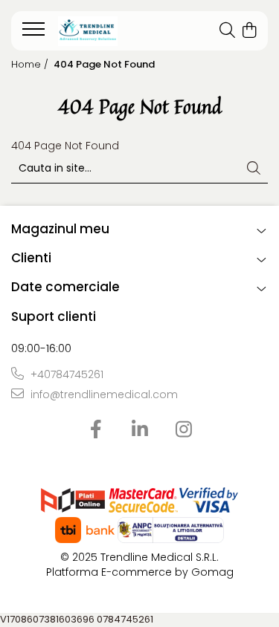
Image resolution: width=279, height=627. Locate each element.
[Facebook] (96, 430)
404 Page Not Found (104, 64)
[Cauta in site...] (227, 31)
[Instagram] (183, 430)
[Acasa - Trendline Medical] (105, 31)
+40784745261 (65, 374)
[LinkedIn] (139, 430)
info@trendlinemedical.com (103, 394)
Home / (31, 64)
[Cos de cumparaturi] (249, 31)
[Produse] (35, 33)
